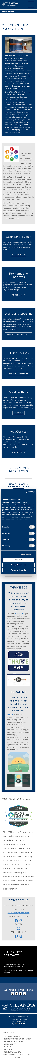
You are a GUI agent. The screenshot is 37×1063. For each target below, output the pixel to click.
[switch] (32, 533)
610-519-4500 (20, 1024)
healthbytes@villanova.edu (18, 913)
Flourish (10, 714)
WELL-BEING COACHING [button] (17, 334)
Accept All (18, 560)
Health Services (8, 11)
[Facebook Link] (16, 921)
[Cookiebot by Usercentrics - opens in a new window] (26, 492)
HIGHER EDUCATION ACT (14, 1041)
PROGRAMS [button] (17, 295)
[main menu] (31, 4)
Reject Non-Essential (18, 570)
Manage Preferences (18, 565)
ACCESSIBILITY (10, 1044)
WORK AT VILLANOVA (13, 1052)
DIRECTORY (8, 1049)
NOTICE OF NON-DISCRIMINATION (17, 1039)
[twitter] (16, 993)
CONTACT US (20, 1021)
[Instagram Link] (21, 921)
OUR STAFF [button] (17, 452)
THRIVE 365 (19, 614)
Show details (26, 554)
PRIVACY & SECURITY (13, 1036)
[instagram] (24, 993)
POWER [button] (17, 413)
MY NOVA (7, 1047)
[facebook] (12, 993)
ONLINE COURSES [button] (17, 373)
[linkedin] (20, 993)
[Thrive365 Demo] (18, 679)
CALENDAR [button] (17, 255)
